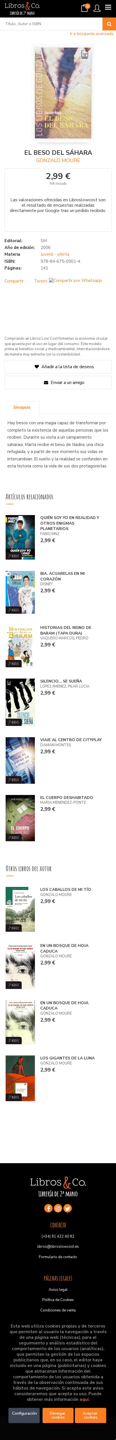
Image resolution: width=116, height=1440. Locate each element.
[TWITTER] (67, 1208)
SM (44, 241)
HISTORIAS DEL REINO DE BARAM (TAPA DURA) (65, 630)
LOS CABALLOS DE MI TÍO (65, 889)
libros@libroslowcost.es (58, 1246)
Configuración (24, 1413)
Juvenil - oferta (55, 254)
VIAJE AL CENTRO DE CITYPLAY (71, 740)
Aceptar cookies (90, 1415)
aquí (84, 1399)
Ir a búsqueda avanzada (91, 33)
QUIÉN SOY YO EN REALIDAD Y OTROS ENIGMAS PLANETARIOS (69, 523)
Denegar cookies (58, 1415)
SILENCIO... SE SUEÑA (61, 681)
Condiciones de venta (58, 1310)
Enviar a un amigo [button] (67, 382)
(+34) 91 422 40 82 (58, 1236)
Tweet (41, 281)
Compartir (14, 281)
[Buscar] (109, 23)
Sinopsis (21, 407)
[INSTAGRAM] (58, 1208)
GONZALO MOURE (58, 160)
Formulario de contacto (58, 1257)
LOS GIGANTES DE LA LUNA (67, 1058)
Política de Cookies (58, 1299)
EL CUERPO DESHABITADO (66, 797)
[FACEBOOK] (48, 1208)
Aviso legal (58, 1289)
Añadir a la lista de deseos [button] (67, 367)
